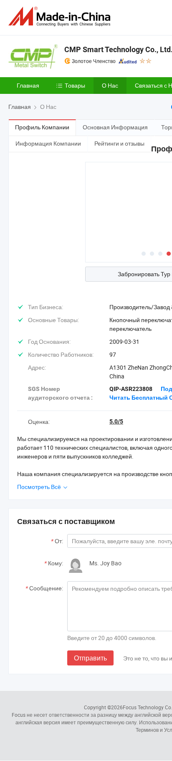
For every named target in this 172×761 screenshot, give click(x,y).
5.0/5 (116, 421)
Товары (75, 85)
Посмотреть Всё (39, 487)
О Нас (110, 85)
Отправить (90, 658)
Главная (28, 85)
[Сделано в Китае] (61, 16)
